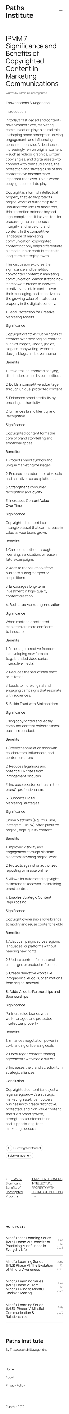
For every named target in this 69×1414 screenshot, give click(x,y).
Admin (22, 93)
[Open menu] (61, 11)
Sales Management (19, 1155)
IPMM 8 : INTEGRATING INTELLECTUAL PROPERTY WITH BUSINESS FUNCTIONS (46, 1185)
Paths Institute (19, 11)
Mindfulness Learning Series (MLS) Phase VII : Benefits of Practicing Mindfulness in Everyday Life (28, 1244)
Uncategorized (38, 93)
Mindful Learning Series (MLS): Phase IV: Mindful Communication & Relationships (25, 1311)
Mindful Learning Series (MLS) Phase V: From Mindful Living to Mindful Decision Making (25, 1287)
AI (9, 1148)
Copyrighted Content (28, 1148)
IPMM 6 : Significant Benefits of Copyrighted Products (14, 1187)
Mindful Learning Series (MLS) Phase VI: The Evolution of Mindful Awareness (29, 1265)
